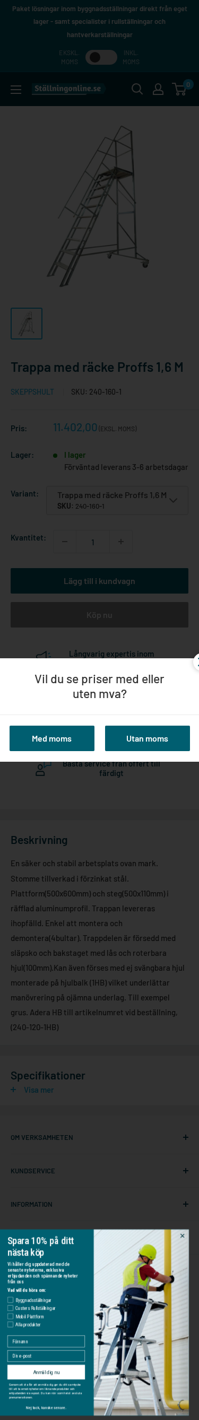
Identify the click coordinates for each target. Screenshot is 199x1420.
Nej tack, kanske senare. (52, 1407)
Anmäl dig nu (52, 1372)
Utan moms (147, 738)
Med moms (52, 738)
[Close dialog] (188, 1236)
